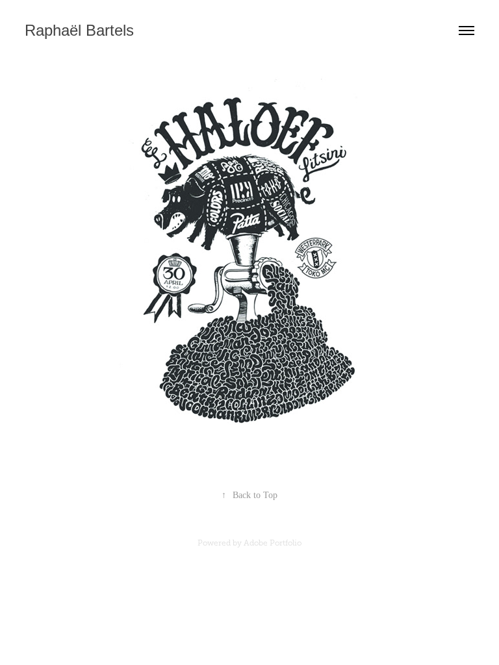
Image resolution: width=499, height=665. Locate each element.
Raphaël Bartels (79, 30)
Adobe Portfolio (272, 542)
